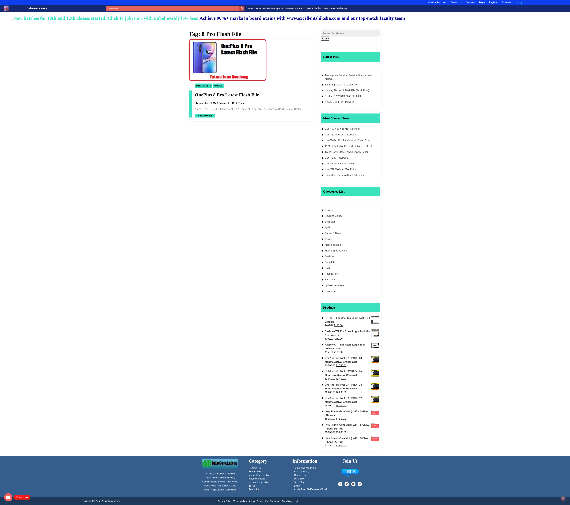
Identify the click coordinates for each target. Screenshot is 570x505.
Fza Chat (506, 2)
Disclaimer (275, 501)
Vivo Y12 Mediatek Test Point (340, 134)
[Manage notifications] (563, 498)
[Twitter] (347, 484)
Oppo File (330, 262)
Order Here (328, 8)
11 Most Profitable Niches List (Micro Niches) (348, 146)
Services (470, 2)
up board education (335, 285)
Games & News (253, 8)
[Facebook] (340, 484)
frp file (328, 227)
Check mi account (437, 2)
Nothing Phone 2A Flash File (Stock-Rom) (347, 90)
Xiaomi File (331, 291)
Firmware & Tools (293, 8)
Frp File (309, 8)
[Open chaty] (8, 497)
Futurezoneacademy (37, 8)
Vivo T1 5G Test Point (336, 158)
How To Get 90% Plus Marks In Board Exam (348, 140)
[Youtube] (353, 484)
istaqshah (204, 103)
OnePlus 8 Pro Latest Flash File (227, 94)
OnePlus (218, 86)
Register (493, 2)
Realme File (331, 274)
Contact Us (456, 2)
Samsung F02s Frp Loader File (341, 84)
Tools (317, 8)
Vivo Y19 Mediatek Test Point (340, 169)
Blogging (329, 210)
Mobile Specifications (336, 250)
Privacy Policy (225, 501)
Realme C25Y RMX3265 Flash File (343, 96)
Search (325, 38)
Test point (330, 279)
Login (482, 2)
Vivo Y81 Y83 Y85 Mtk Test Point (342, 129)
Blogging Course (334, 216)
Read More (203, 115)
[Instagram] (360, 484)
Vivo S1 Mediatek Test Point (339, 163)
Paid (327, 268)
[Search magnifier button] (241, 8)
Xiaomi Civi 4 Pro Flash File (339, 102)
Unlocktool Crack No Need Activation (344, 175)
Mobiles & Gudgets (272, 8)
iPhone (328, 239)
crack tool (330, 221)
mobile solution (203, 86)
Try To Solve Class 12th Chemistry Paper (346, 152)
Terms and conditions (244, 501)
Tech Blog (342, 8)
